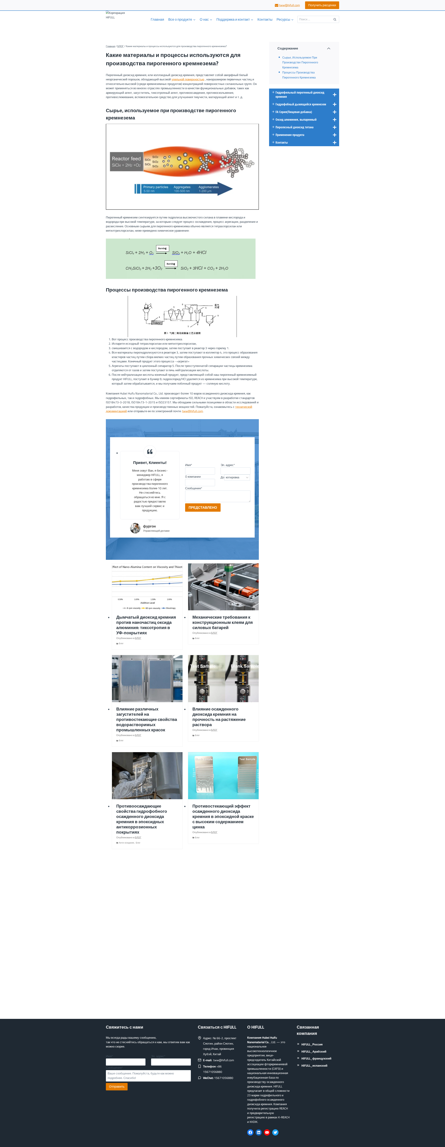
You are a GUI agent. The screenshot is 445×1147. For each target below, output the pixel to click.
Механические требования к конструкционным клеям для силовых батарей (222, 622)
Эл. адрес (228, 465)
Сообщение (193, 488)
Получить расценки (322, 5)
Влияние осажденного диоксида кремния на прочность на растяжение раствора (219, 717)
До (222, 477)
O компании (193, 476)
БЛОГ (138, 638)
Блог (121, 643)
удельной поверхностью (188, 79)
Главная (157, 19)
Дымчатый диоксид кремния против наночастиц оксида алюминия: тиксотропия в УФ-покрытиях (146, 625)
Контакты (264, 19)
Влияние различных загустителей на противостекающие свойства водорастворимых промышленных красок (146, 720)
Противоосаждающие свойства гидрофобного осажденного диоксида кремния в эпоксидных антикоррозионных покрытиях (141, 819)
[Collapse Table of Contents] (329, 48)
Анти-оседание (126, 843)
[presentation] (147, 586)
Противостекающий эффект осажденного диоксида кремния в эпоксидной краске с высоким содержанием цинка (223, 817)
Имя (188, 465)
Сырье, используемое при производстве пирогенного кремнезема (300, 62)
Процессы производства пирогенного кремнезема (299, 75)
